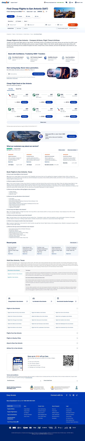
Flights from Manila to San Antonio (39, 312)
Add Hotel (19, 28)
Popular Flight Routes (12, 411)
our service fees (29, 377)
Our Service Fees (69, 418)
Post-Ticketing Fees (70, 420)
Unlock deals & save (38, 74)
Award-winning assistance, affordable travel (14, 387)
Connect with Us (57, 395)
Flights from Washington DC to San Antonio (64, 323)
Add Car (26, 28)
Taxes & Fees (68, 416)
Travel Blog (40, 418)
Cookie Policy (69, 410)
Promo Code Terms (48, 380)
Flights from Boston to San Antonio (15, 327)
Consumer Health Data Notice (72, 421)
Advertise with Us (55, 416)
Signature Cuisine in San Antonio (15, 273)
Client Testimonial (55, 414)
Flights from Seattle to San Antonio (63, 319)
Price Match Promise (70, 412)
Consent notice (9, 78)
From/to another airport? (63, 28)
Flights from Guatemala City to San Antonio (64, 327)
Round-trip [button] (10, 21)
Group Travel (26, 416)
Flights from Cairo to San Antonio (62, 312)
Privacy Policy (15, 78)
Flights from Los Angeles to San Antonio (64, 316)
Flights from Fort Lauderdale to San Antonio (40, 327)
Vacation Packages (28, 414)
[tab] (11, 16)
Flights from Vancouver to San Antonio (39, 319)
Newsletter (54, 418)
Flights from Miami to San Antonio (14, 323)
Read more (10, 253)
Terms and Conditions (43, 432)
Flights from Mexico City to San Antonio (40, 316)
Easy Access (11, 395)
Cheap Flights (27, 408)
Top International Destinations (11, 418)
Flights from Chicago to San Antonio (15, 319)
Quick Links (10, 406)
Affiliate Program (55, 412)
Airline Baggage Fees (42, 414)
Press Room (54, 410)
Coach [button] (25, 21)
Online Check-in (41, 412)
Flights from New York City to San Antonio (16, 312)
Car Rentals (26, 412)
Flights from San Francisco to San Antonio (40, 323)
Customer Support (41, 410)
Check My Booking (42, 408)
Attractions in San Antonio (14, 270)
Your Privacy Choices (12, 421)
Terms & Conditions (70, 414)
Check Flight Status (42, 416)
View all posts (73, 242)
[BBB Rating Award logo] (77, 388)
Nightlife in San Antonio (13, 277)
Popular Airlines (10, 408)
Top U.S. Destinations (12, 414)
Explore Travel (14, 2)
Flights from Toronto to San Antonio (15, 316)
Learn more (24, 138)
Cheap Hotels (26, 410)
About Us (54, 408)
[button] (53, 2)
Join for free (72, 136)
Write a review (62, 149)
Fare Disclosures (10, 380)
